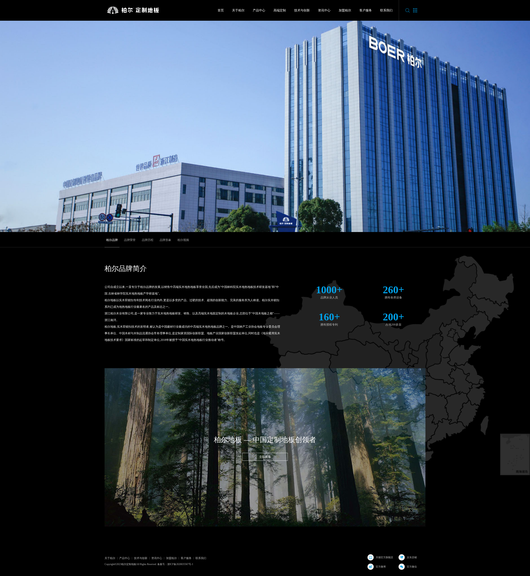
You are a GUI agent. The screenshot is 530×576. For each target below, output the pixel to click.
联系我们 (386, 10)
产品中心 (259, 10)
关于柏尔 (238, 10)
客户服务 (365, 10)
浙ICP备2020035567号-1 (180, 564)
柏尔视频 (183, 240)
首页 (221, 10)
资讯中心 (324, 10)
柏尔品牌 (112, 240)
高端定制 (279, 10)
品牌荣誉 (130, 240)
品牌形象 (165, 240)
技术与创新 (302, 10)
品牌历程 (147, 240)
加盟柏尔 (345, 10)
